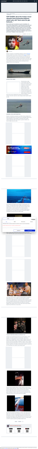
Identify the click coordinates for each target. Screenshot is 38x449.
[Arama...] (36, 1)
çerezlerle (6, 448)
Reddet (8, 218)
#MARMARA (19, 421)
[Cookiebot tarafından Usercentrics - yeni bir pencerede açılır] (32, 219)
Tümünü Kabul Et (30, 230)
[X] (27, 34)
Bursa (25, 54)
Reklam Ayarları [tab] (23, 221)
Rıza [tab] (6, 221)
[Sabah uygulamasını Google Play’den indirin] (19, 430)
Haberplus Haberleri (12, 13)
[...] (31, 34)
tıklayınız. (16, 448)
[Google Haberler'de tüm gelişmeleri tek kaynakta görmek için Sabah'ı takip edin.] (19, 153)
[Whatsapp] (29, 34)
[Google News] (24, 34)
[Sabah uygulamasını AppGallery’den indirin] (27, 430)
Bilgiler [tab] (15, 221)
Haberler (7, 13)
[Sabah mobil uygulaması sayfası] (8, 426)
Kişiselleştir (18, 230)
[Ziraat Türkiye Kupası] (34, 1)
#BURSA (16, 421)
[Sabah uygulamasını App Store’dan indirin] (11, 430)
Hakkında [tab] (31, 221)
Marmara (28, 53)
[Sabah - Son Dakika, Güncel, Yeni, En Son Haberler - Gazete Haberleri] (4, 1)
